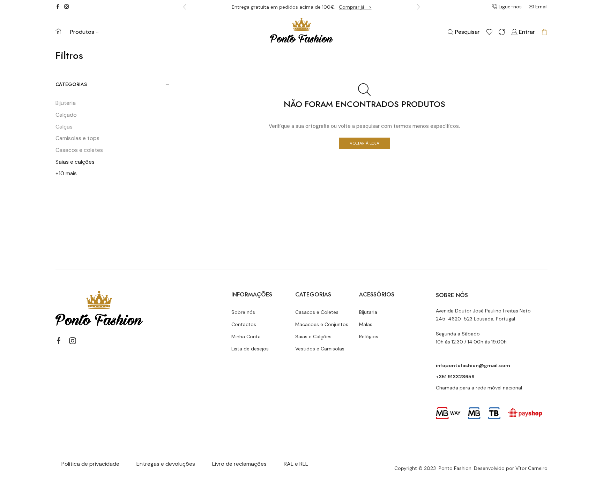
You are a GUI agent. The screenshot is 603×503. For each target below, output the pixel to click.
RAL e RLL (296, 463)
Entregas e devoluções (165, 463)
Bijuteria (65, 103)
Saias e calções (75, 161)
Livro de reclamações (239, 463)
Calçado (66, 114)
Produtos (82, 32)
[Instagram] (66, 7)
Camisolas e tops (77, 138)
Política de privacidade (90, 463)
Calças (64, 126)
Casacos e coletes (79, 150)
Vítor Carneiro (531, 468)
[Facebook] (57, 7)
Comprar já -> (355, 7)
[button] (184, 7)
